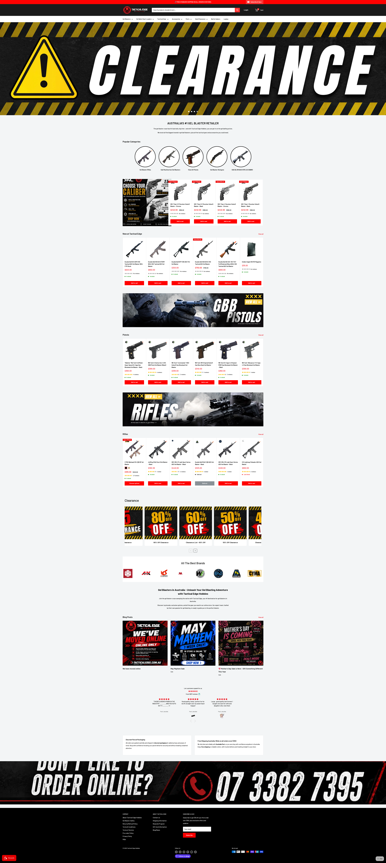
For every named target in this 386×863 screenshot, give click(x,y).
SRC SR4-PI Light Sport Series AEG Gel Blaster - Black (181, 463)
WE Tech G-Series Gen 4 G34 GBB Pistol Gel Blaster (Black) (157, 364)
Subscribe (189, 835)
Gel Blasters (127, 19)
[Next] (263, 202)
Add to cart (180, 221)
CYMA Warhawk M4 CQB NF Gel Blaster (134, 463)
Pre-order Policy (128, 833)
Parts (187, 19)
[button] (191, 721)
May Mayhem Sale (178, 669)
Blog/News (156, 830)
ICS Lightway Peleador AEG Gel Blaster (251, 463)
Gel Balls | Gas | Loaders (144, 19)
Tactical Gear (161, 19)
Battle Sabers (215, 19)
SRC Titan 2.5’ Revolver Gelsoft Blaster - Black (203, 205)
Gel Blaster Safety (128, 821)
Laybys (226, 19)
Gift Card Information (160, 827)
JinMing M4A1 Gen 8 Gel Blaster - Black (157, 463)
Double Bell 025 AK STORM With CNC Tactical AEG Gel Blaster (156, 264)
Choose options (134, 483)
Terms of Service (128, 830)
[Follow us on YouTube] (191, 852)
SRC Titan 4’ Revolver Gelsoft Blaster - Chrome (227, 205)
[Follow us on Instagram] (184, 852)
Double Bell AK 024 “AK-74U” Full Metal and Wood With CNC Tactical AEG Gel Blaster (227, 264)
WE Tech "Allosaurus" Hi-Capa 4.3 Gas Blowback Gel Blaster (251, 364)
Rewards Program (159, 824)
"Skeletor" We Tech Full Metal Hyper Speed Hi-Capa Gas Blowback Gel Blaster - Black (133, 365)
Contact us (156, 817)
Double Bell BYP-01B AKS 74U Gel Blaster (181, 263)
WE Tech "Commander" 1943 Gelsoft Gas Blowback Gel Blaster (180, 365)
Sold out (204, 483)
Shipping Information (160, 821)
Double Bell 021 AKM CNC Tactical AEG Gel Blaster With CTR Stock (134, 264)
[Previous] (190, 550)
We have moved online (132, 669)
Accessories (176, 19)
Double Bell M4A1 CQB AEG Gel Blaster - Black (204, 463)
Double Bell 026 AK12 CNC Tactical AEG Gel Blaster (203, 263)
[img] (193, 691)
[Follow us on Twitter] (180, 852)
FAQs (124, 839)
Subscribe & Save (256, 2)
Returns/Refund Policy (130, 824)
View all (261, 234)
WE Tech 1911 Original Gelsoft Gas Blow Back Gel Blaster (204, 364)
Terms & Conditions (129, 827)
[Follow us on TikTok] (195, 852)
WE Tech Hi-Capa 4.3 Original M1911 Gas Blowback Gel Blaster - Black (228, 365)
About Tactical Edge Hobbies (132, 817)
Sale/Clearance (200, 19)
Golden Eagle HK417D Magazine (251, 262)
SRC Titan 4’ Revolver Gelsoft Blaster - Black (250, 205)
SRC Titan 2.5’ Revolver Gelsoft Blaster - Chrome (180, 205)
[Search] (237, 10)
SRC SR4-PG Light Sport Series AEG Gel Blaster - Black (228, 463)
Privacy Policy (127, 836)
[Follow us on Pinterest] (187, 852)
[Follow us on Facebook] (176, 852)
